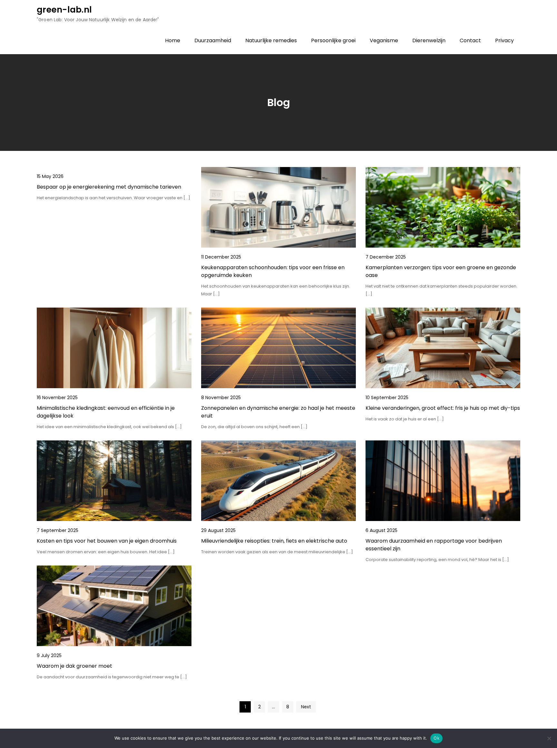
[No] (549, 738)
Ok (436, 738)
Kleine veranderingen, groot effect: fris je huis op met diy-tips (443, 408)
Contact (470, 40)
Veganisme (384, 40)
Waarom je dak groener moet (74, 666)
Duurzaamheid (212, 40)
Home (172, 40)
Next (306, 707)
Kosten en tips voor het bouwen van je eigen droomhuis (107, 541)
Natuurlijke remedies (271, 40)
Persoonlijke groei (333, 40)
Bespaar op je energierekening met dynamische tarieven (109, 187)
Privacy (504, 40)
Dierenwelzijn (428, 40)
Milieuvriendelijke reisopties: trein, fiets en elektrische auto (274, 541)
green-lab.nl (64, 9)
